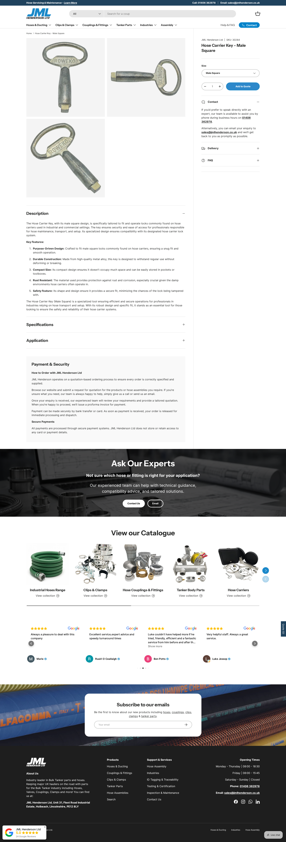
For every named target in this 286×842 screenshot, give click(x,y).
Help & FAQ (228, 25)
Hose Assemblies (117, 792)
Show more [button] (155, 646)
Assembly (167, 25)
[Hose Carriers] (238, 564)
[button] (31, 643)
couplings (178, 712)
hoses (166, 712)
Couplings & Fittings (95, 25)
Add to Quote (243, 86)
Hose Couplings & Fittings (143, 590)
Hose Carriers (238, 590)
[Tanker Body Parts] (191, 564)
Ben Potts (160, 658)
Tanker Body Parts (191, 590)
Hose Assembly (156, 766)
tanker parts (149, 716)
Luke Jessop (219, 658)
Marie (40, 658)
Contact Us (133, 503)
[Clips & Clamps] (95, 564)
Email (155, 503)
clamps (133, 716)
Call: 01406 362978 (204, 2)
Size (203, 65)
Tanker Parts (124, 25)
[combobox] (152, 13)
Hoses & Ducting (36, 25)
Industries (146, 25)
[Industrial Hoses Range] (47, 564)
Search (111, 799)
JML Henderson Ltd (212, 39)
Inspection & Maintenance (163, 792)
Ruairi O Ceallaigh (106, 658)
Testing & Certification (161, 786)
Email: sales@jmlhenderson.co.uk (240, 2)
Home (29, 33)
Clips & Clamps (64, 25)
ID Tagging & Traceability (162, 779)
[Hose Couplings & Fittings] (143, 564)
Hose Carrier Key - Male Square (49, 33)
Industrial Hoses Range (47, 590)
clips (188, 712)
